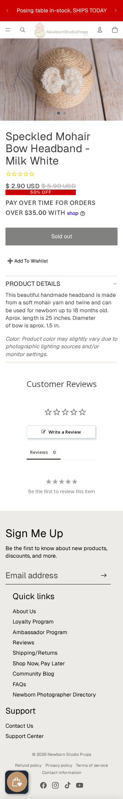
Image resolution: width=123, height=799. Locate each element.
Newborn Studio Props (69, 754)
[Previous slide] (7, 10)
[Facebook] (43, 785)
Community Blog (33, 673)
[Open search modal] (22, 29)
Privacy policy (58, 765)
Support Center (24, 736)
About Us (24, 611)
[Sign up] (104, 575)
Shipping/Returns (35, 652)
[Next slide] (115, 10)
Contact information (61, 772)
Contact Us (19, 725)
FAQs (19, 684)
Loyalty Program (33, 621)
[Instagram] (55, 785)
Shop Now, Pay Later (39, 663)
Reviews (23, 642)
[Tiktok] (68, 785)
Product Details (32, 284)
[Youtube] (80, 785)
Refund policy (28, 765)
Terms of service (92, 765)
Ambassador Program (40, 632)
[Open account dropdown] (99, 29)
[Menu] (8, 30)
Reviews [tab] (39, 452)
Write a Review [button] (65, 432)
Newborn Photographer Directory (54, 694)
